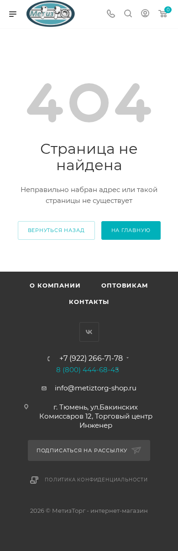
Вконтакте (89, 332)
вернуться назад (56, 230)
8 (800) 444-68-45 (87, 369)
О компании (55, 285)
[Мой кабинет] (145, 14)
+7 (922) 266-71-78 (91, 358)
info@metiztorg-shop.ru (95, 388)
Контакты (89, 301)
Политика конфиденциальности (96, 480)
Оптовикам (124, 285)
